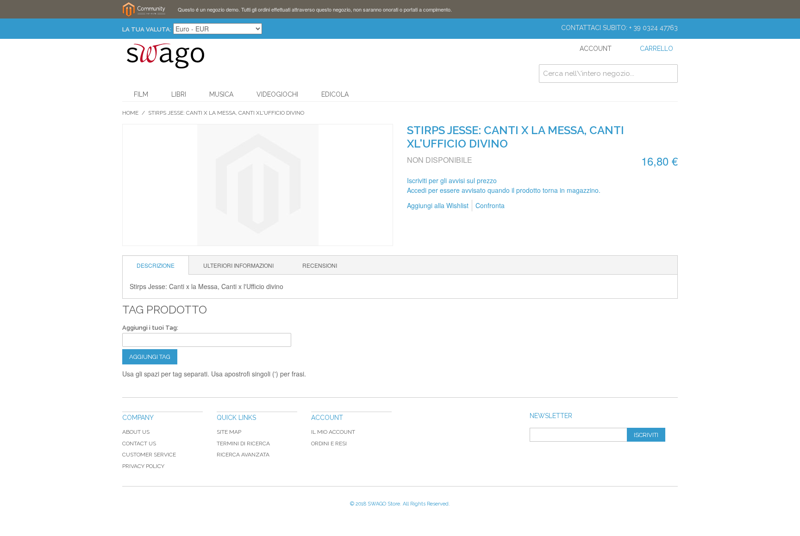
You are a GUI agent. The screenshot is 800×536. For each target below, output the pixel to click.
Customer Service (149, 454)
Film (141, 94)
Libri (178, 94)
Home (130, 113)
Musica (221, 94)
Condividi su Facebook (543, 206)
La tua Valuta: (146, 29)
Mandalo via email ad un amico (524, 206)
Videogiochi (277, 94)
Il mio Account (333, 432)
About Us (136, 432)
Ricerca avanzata (243, 454)
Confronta (490, 205)
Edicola (335, 94)
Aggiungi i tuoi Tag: (150, 327)
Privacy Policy (143, 466)
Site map (229, 432)
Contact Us (139, 443)
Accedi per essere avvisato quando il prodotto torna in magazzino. (503, 190)
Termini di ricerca (243, 443)
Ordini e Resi (329, 443)
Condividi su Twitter (561, 206)
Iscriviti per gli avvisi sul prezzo (452, 180)
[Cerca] (668, 73)
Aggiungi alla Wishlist (438, 205)
